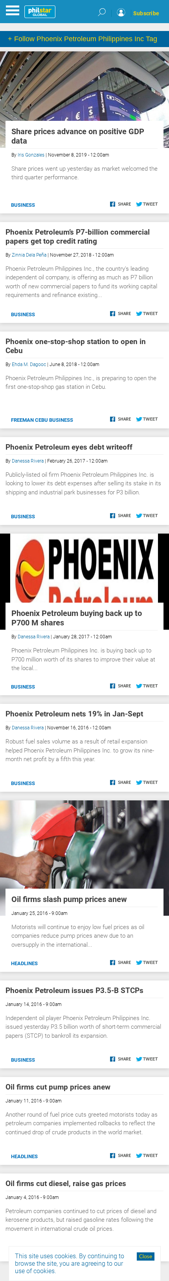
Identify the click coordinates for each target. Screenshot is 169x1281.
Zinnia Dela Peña (29, 255)
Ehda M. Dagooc (29, 364)
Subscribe (146, 13)
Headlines (24, 963)
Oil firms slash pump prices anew (69, 899)
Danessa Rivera (28, 461)
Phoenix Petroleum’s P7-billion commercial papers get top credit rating (78, 237)
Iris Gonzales (31, 155)
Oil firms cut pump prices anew (58, 1086)
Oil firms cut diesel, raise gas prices (66, 1183)
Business (23, 205)
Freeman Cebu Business (42, 420)
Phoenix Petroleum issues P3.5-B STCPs (74, 990)
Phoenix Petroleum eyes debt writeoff (69, 447)
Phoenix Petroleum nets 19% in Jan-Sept (74, 713)
